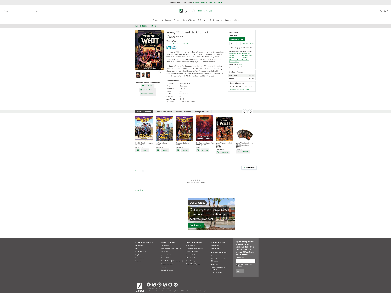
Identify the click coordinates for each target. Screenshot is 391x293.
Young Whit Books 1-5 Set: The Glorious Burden (244, 144)
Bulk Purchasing (216, 272)
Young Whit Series (202, 112)
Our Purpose (165, 252)
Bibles (155, 20)
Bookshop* (245, 60)
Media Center (215, 256)
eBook (198, 147)
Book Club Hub (191, 255)
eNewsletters (190, 246)
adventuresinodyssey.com (239, 89)
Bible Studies (216, 20)
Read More (195, 225)
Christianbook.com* (235, 60)
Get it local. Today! (235, 53)
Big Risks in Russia (161, 143)
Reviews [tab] (138, 171)
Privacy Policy (174, 291)
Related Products (144, 112)
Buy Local (138, 255)
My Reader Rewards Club (194, 249)
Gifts (236, 20)
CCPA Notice (185, 291)
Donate (163, 267)
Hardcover (219, 149)
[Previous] (244, 111)
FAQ (136, 249)
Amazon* (245, 58)
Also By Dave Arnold (163, 112)
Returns (138, 261)
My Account (139, 246)
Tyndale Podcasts (192, 252)
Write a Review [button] (250, 167)
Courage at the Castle (182, 143)
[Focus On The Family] (171, 47)
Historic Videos (166, 258)
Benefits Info (215, 249)
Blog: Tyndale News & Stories (171, 249)
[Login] (381, 11)
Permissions (139, 258)
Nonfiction (166, 20)
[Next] (250, 111)
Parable (231, 58)
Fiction (177, 20)
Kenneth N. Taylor (167, 270)
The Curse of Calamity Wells (205, 143)
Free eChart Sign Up (193, 264)
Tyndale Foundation (167, 264)
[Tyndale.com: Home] (196, 11)
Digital (228, 20)
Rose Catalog (190, 261)
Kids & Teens (189, 20)
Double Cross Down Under (144, 143)
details (240, 64)
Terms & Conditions (162, 291)
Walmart (231, 55)
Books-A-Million (234, 62)
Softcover (138, 147)
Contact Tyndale (141, 252)
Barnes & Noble (247, 55)
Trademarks (151, 291)
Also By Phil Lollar (183, 112)
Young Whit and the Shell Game (224, 144)
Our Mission (165, 246)
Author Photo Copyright (198, 291)
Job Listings (215, 246)
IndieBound (246, 53)
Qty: (233, 43)
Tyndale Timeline (166, 255)
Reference (202, 20)
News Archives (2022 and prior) (172, 261)
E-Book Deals (191, 258)
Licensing (214, 264)
